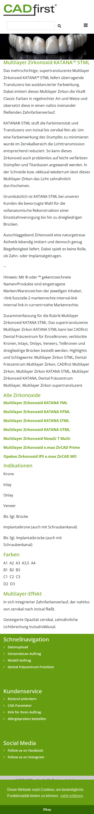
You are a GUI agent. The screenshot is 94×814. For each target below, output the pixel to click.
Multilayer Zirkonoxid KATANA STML (36, 420)
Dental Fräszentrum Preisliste (30, 667)
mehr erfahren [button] (71, 796)
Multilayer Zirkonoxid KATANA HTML (36, 411)
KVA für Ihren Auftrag (24, 712)
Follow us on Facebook (25, 750)
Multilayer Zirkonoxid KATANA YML (35, 402)
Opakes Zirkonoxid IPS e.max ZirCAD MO (40, 456)
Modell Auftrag (19, 660)
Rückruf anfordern (22, 699)
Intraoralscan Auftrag (24, 653)
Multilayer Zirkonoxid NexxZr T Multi (36, 438)
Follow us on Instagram (25, 757)
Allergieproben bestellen (26, 719)
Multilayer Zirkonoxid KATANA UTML (36, 429)
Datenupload (17, 647)
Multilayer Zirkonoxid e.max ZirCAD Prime (41, 447)
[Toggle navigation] (86, 25)
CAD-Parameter (19, 705)
